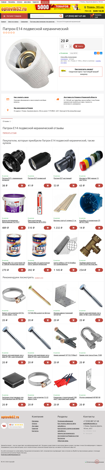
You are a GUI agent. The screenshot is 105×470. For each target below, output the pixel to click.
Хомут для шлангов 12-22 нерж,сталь (38, 398)
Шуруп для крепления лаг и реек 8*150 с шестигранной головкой (38, 356)
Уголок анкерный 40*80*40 (89, 397)
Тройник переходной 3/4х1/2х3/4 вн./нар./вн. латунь (88, 264)
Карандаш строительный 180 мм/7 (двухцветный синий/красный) (65, 399)
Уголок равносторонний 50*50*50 (63, 314)
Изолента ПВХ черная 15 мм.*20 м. (89, 179)
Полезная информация (65, 421)
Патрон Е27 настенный (62, 178)
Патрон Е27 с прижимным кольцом (12, 179)
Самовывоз (64, 59)
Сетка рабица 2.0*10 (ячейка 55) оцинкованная (65, 263)
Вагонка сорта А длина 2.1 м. (65, 220)
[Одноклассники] (98, 53)
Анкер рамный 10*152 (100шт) (65, 355)
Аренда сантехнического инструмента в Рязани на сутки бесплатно (68, 436)
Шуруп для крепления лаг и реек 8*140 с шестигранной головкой (12, 356)
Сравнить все (39, 277)
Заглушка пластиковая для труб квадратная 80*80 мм (12, 398)
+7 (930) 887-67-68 (75, 16)
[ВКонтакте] (95, 53)
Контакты (45, 2)
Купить (80, 46)
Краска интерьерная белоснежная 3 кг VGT (10, 221)
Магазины (11, 2)
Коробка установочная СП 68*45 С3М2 (89, 221)
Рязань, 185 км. (95, 7)
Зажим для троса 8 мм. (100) (90, 355)
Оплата (19, 2)
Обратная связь (63, 441)
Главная (3, 2)
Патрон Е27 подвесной (37, 178)
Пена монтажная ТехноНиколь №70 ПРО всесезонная (37, 222)
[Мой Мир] (101, 53)
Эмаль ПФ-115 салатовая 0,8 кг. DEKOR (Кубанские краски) (13, 263)
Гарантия (36, 2)
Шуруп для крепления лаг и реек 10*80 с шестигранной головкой (90, 314)
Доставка (27, 2)
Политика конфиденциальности (10, 454)
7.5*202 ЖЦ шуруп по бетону (39, 313)
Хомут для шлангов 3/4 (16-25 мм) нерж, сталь (13, 314)
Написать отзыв (9, 133)
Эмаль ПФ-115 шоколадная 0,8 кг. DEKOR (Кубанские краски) (39, 264)
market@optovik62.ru (90, 423)
